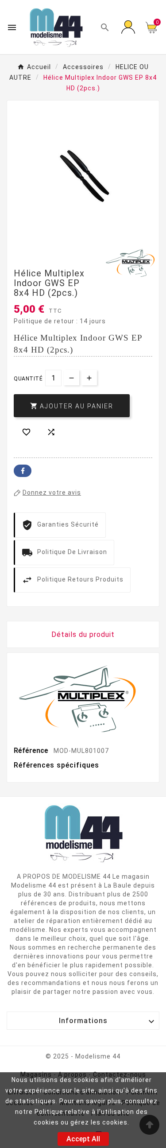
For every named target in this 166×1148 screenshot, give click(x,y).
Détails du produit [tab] (83, 634)
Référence (32, 750)
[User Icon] (128, 27)
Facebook (22, 471)
